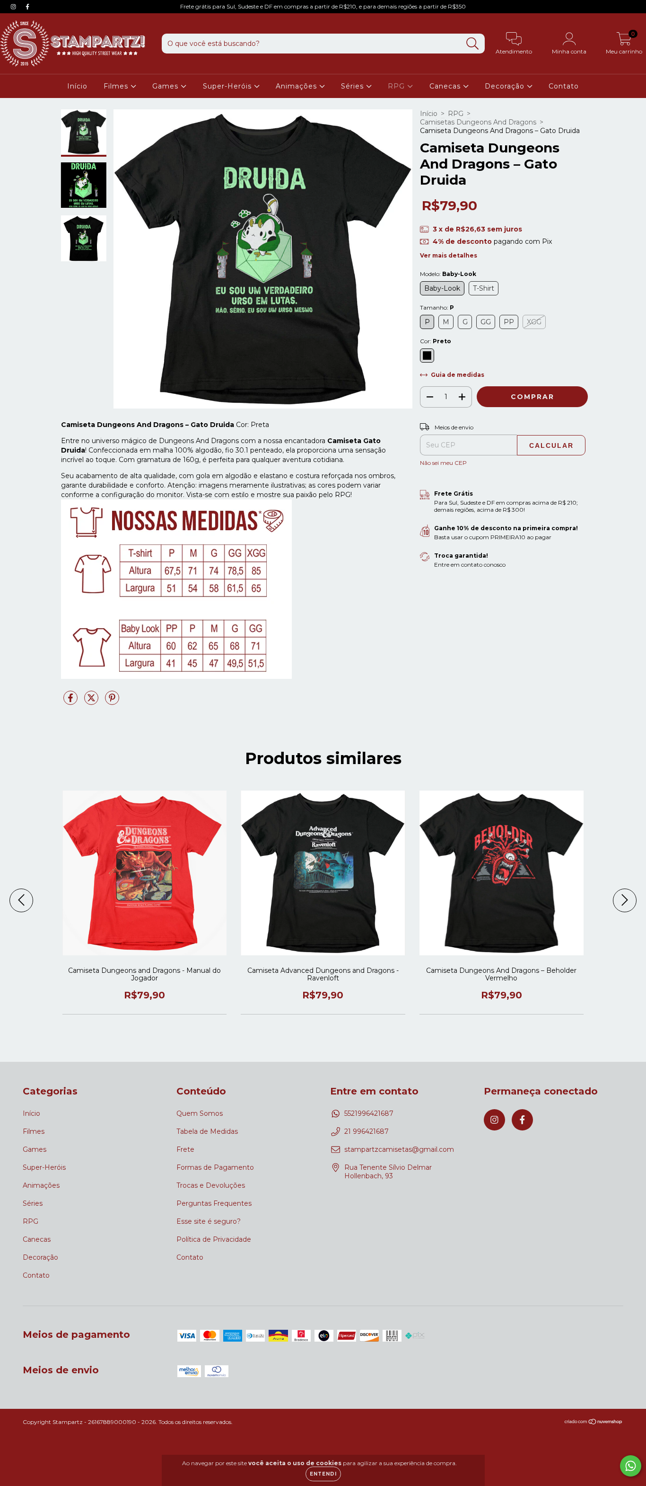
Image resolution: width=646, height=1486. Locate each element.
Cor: (435, 341)
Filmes (117, 86)
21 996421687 (366, 1131)
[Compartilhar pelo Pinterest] (112, 701)
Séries (353, 86)
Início (77, 86)
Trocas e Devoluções (210, 1185)
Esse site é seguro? (208, 1221)
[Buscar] (473, 44)
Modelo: (448, 273)
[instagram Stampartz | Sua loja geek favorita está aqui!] (14, 6)
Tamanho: (437, 307)
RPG (397, 86)
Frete (185, 1149)
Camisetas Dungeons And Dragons (478, 122)
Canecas (446, 86)
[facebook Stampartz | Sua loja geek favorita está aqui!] (27, 6)
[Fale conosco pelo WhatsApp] (630, 1466)
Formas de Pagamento (215, 1167)
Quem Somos (199, 1113)
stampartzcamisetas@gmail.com (399, 1149)
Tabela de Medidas (207, 1131)
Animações (297, 86)
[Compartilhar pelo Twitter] (92, 701)
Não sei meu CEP (443, 462)
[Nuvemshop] (593, 1422)
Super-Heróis (228, 86)
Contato (564, 86)
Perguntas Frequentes (214, 1203)
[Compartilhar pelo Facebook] (71, 701)
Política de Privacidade (213, 1239)
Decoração (506, 86)
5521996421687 (368, 1113)
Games (166, 86)
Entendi (323, 1474)
